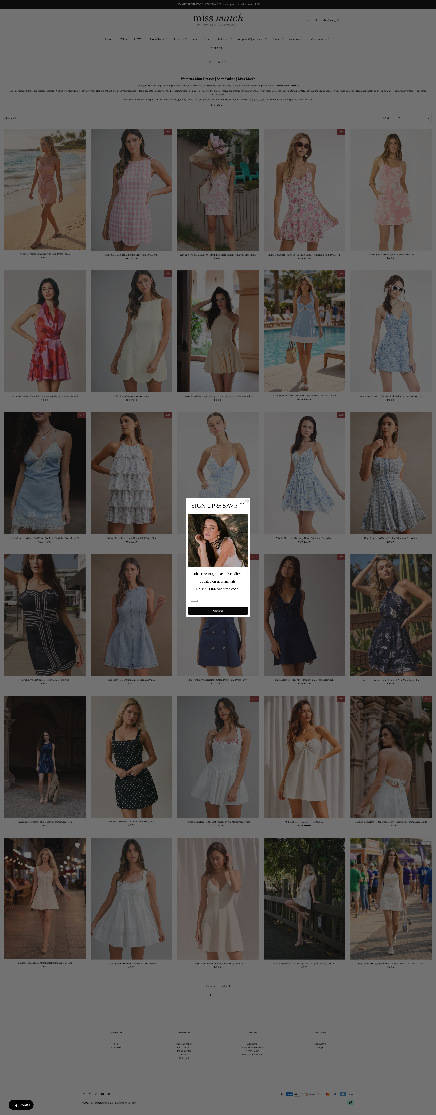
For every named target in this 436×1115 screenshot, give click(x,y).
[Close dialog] (247, 501)
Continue (218, 610)
